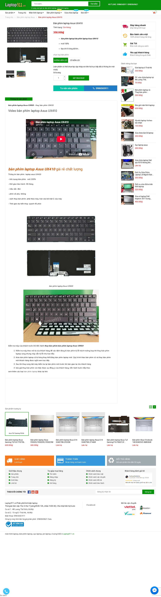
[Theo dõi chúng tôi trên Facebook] (29, 491)
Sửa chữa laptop (71, 12)
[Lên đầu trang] (156, 584)
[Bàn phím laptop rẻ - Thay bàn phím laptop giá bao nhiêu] (127, 95)
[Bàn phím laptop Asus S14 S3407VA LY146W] (93, 423)
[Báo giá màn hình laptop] (127, 110)
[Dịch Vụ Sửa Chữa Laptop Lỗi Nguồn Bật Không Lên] (127, 175)
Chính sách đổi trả (95, 480)
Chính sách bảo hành (96, 483)
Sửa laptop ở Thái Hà (143, 68)
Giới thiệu (14, 480)
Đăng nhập (54, 477)
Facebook (90, 505)
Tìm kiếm (93, 4)
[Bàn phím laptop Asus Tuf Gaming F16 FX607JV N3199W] (119, 423)
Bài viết (84, 12)
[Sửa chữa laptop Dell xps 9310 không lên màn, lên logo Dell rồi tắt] (127, 164)
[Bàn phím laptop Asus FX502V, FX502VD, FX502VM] (42, 423)
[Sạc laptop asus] (127, 150)
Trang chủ (22, 13)
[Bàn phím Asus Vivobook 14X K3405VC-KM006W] (144, 423)
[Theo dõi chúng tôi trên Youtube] (33, 491)
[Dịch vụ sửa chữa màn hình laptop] (127, 188)
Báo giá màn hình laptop (144, 105)
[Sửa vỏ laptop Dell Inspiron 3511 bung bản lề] (127, 200)
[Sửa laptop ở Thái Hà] (127, 70)
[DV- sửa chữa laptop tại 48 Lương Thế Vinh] (127, 81)
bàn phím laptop (30, 371)
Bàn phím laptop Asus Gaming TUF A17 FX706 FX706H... (14, 442)
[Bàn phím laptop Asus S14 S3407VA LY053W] (68, 423)
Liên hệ (13, 483)
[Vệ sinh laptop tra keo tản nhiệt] (127, 124)
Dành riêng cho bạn (129, 64)
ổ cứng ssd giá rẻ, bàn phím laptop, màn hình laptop (49, 8)
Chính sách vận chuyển (96, 477)
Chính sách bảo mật (95, 474)
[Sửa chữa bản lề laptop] (127, 136)
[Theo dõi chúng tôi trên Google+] (36, 491)
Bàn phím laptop (54, 12)
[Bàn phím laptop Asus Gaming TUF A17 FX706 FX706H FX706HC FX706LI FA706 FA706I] (17, 423)
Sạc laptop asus (141, 145)
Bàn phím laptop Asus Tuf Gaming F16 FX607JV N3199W (117, 442)
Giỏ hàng (53, 483)
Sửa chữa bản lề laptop (144, 133)
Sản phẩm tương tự (13, 409)
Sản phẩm (9, 13)
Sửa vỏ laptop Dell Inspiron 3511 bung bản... (142, 198)
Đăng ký (53, 480)
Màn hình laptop (36, 13)
